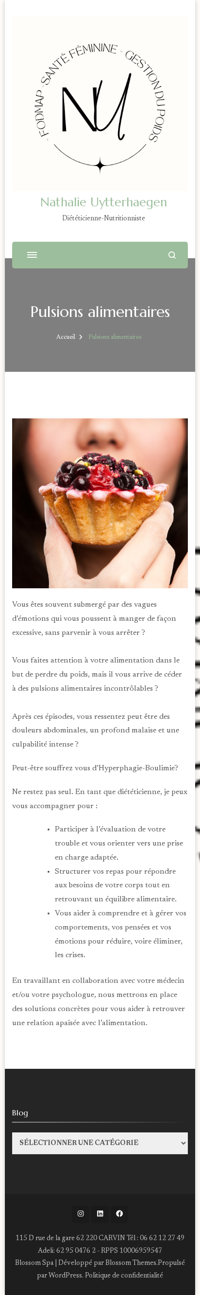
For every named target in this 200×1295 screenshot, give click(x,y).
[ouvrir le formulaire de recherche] (172, 255)
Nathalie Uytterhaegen (103, 202)
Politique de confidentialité (124, 1276)
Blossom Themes (130, 1263)
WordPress (65, 1276)
